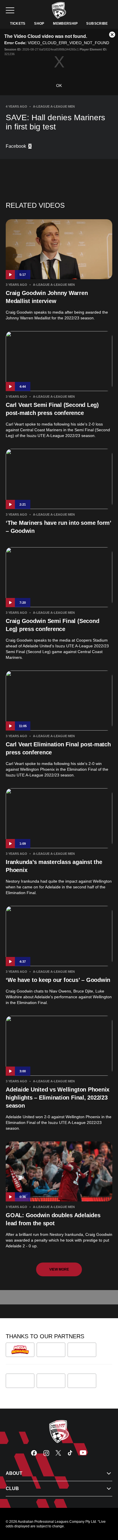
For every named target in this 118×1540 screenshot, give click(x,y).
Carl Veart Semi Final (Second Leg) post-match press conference (52, 409)
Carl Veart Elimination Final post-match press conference (58, 748)
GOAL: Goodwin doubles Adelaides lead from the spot (53, 1219)
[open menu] (10, 10)
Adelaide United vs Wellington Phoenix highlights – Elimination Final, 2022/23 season (57, 1097)
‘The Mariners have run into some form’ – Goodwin (58, 527)
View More (59, 1269)
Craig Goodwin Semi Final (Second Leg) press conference (52, 625)
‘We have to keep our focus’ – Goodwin (58, 980)
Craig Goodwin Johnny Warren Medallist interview (47, 297)
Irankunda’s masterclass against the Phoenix (54, 866)
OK (59, 85)
